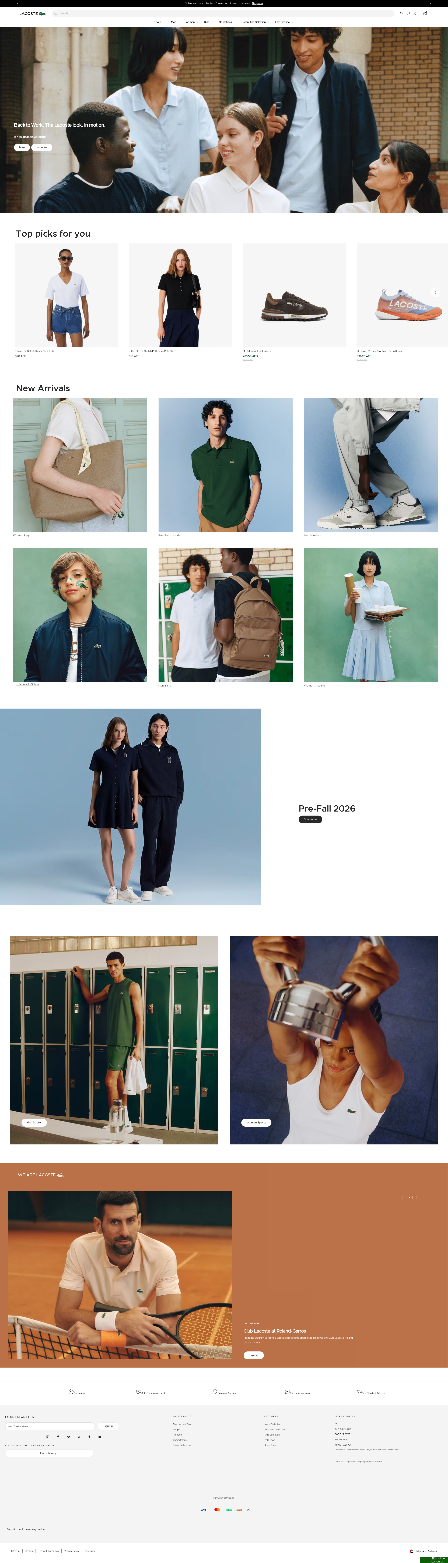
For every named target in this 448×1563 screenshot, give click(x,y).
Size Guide (90, 1551)
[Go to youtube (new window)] (100, 1437)
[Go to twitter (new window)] (68, 1437)
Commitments (180, 1440)
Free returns (80, 1393)
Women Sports (256, 1122)
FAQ (337, 1424)
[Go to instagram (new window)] (47, 1437)
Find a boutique (49, 1453)
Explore (254, 1355)
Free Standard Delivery (373, 1393)
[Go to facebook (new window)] (58, 1437)
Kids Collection (272, 1435)
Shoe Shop (270, 1445)
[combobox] (223, 13)
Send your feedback (300, 1393)
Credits (29, 1551)
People (176, 1430)
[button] (434, 1560)
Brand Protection (182, 1445)
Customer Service (227, 1393)
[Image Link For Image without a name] (80, 468)
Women (42, 147)
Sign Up (108, 1426)
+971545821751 (343, 1445)
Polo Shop (269, 1440)
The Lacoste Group (183, 1424)
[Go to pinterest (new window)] (79, 1437)
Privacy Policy (71, 1551)
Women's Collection (274, 1430)
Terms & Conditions (48, 1551)
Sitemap (15, 1551)
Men (22, 147)
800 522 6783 (343, 1434)
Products (177, 1435)
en (401, 13)
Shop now (310, 819)
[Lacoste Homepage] (33, 13)
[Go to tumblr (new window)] (89, 1437)
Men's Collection (272, 1424)
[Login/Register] (414, 13)
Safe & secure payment (153, 1393)
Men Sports (34, 1122)
